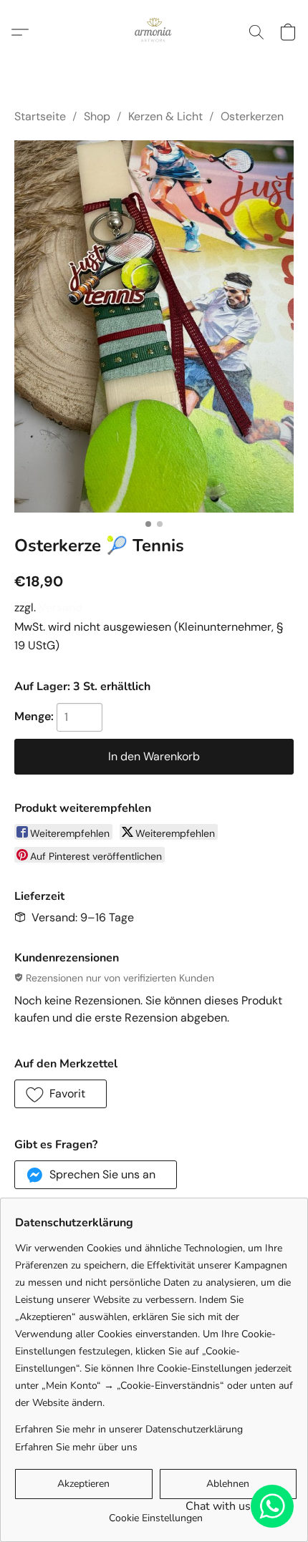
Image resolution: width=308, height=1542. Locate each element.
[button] (154, 32)
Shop (97, 116)
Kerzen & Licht (165, 116)
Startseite (40, 116)
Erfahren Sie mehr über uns (76, 1447)
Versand (60, 607)
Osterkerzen (252, 116)
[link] (156, 1513)
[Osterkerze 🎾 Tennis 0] (154, 326)
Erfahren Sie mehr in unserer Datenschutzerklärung (129, 1429)
